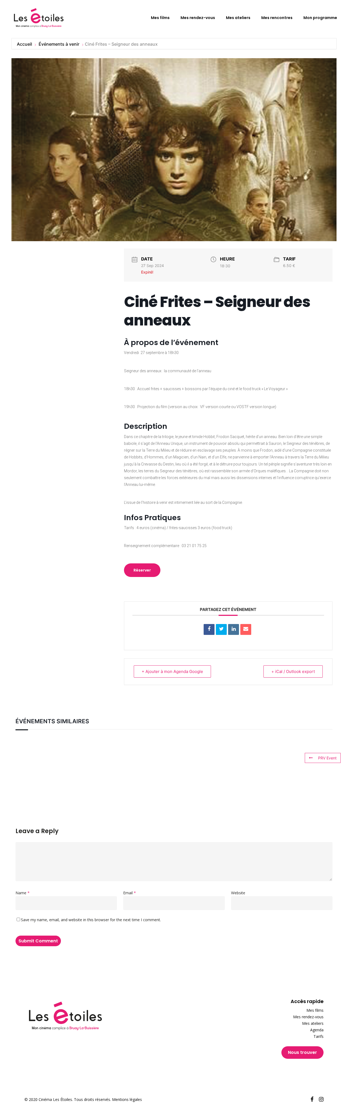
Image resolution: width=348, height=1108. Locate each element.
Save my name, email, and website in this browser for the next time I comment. (91, 919)
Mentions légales (127, 1099)
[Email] (245, 629)
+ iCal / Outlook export (293, 671)
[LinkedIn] (233, 629)
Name (22, 892)
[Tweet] (221, 629)
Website (238, 892)
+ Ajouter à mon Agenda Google (172, 671)
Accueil (25, 44)
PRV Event (327, 758)
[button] (142, 570)
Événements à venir (59, 44)
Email (129, 892)
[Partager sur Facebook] (209, 629)
